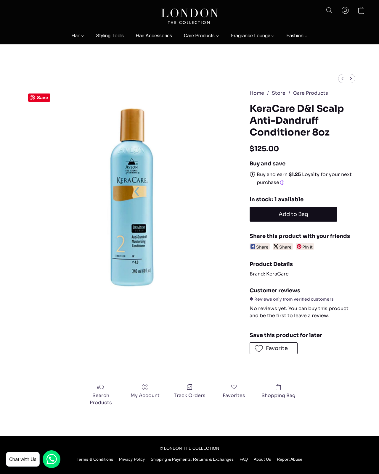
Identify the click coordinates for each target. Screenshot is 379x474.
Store (278, 93)
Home (257, 93)
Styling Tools (110, 35)
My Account (145, 395)
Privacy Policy (132, 459)
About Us (262, 459)
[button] (189, 16)
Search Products (101, 399)
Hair (76, 35)
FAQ (244, 459)
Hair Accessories (154, 35)
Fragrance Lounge (251, 35)
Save (42, 97)
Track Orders (189, 395)
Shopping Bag (278, 395)
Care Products (200, 35)
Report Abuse (289, 459)
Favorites (234, 395)
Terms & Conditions (95, 459)
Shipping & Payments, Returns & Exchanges (192, 459)
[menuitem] (342, 78)
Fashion (295, 35)
